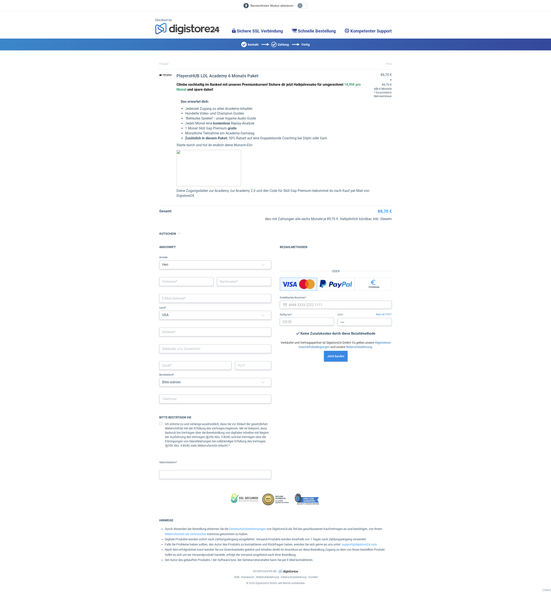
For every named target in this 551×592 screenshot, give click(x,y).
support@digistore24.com (359, 544)
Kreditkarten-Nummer (293, 297)
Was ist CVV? (384, 314)
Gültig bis (285, 314)
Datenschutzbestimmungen (247, 529)
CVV (340, 314)
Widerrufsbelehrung (359, 347)
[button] (263, 264)
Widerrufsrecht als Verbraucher (185, 534)
